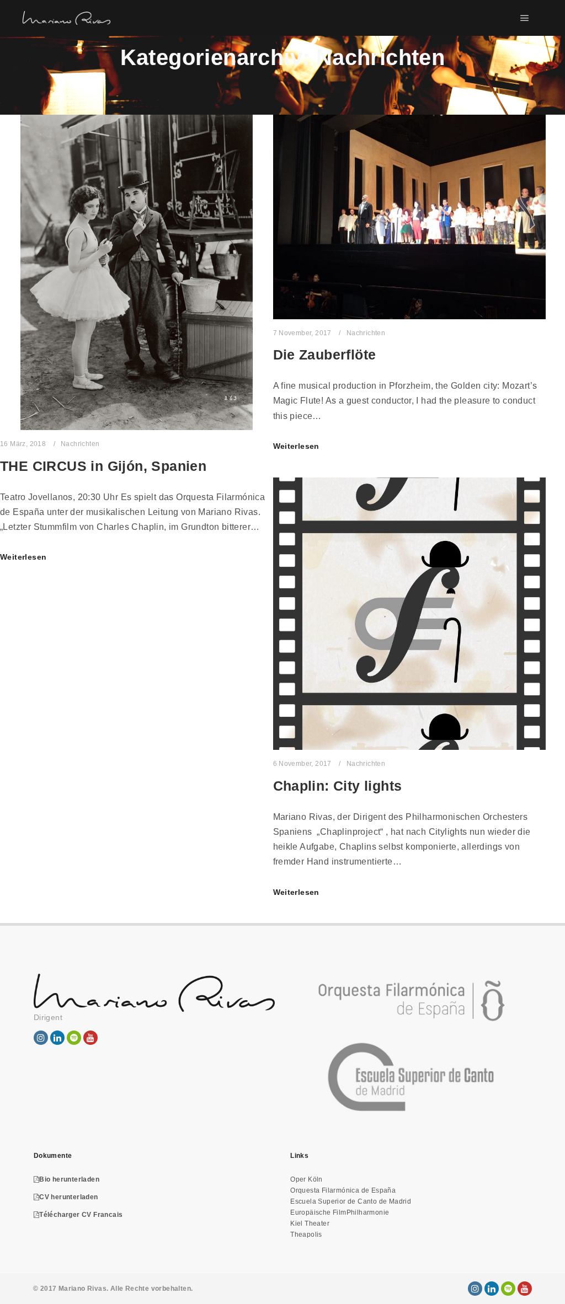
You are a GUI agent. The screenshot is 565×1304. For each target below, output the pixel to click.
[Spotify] (508, 1288)
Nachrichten (80, 444)
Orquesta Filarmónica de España (343, 1190)
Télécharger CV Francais (80, 1215)
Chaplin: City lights (337, 785)
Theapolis (306, 1234)
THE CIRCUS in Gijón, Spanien (103, 466)
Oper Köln (306, 1179)
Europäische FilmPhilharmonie (339, 1212)
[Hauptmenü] (525, 18)
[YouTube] (525, 1288)
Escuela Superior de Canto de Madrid (350, 1201)
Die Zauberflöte (324, 354)
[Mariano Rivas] (66, 18)
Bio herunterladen (69, 1179)
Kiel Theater (309, 1223)
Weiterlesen (23, 556)
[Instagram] (475, 1288)
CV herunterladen (68, 1197)
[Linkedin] (491, 1288)
